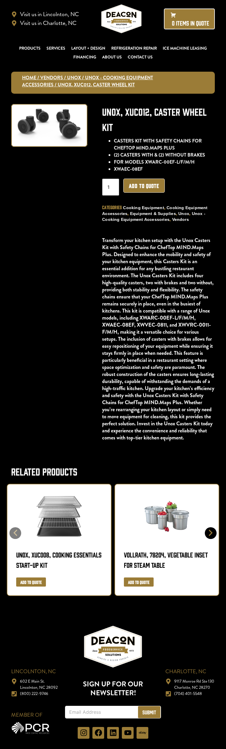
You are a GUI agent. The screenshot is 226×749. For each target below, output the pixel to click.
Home (29, 77)
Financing (84, 57)
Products (30, 48)
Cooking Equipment (143, 207)
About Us (112, 57)
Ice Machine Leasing (185, 48)
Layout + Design (88, 48)
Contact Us (140, 57)
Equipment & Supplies (153, 213)
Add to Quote (144, 185)
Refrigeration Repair (134, 48)
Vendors (51, 77)
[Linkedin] (113, 733)
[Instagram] (83, 733)
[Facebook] (98, 733)
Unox (74, 77)
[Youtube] (128, 733)
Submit (149, 712)
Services (55, 48)
